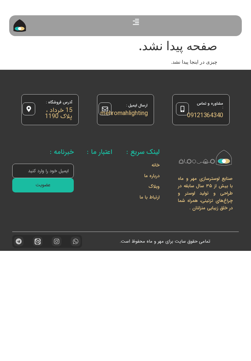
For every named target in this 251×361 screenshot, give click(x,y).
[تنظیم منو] (136, 21)
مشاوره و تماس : (210, 105)
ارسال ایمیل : (137, 105)
